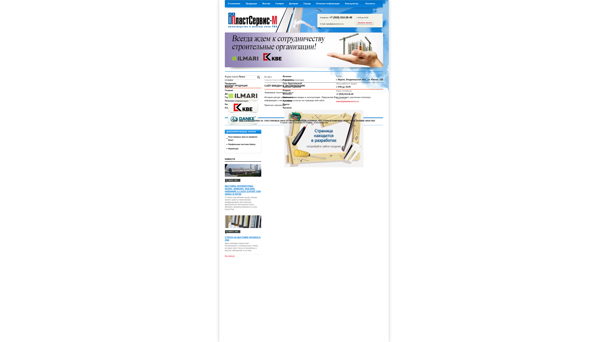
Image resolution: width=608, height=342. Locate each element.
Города (307, 3)
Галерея (280, 3)
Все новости (230, 256)
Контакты (370, 3)
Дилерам (293, 3)
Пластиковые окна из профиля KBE (243, 108)
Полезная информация (328, 3)
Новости (275, 80)
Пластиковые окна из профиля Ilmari (243, 96)
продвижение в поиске (304, 123)
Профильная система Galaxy (242, 144)
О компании (234, 3)
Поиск (242, 77)
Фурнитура (233, 149)
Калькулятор (351, 3)
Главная (267, 80)
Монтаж (266, 3)
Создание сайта (286, 123)
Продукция (251, 3)
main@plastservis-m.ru (335, 24)
